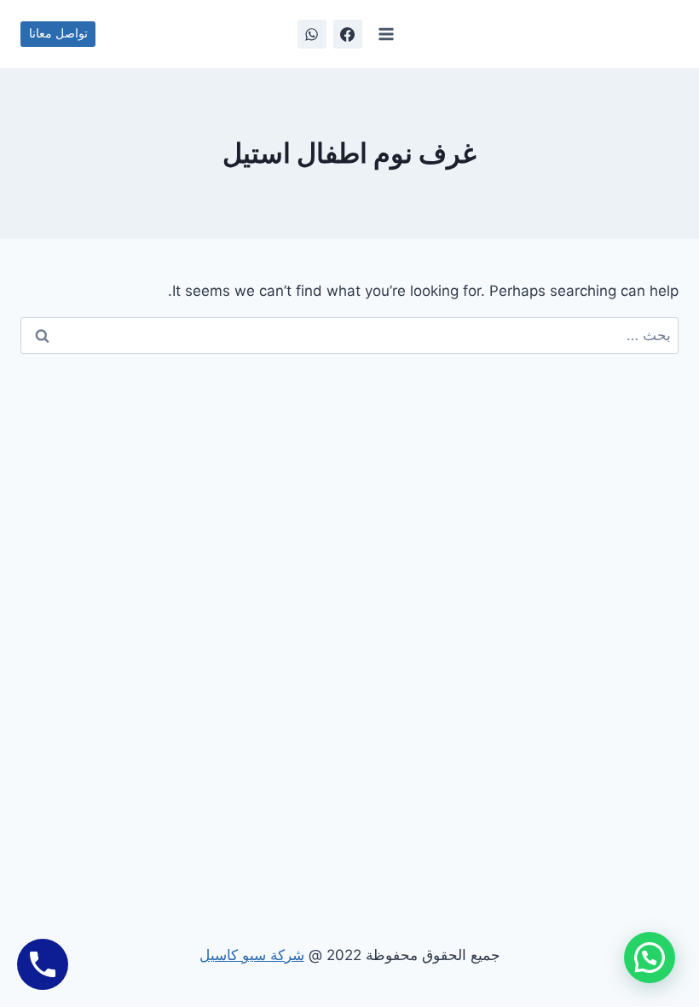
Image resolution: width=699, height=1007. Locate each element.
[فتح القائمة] (386, 33)
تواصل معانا (58, 33)
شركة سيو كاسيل (251, 955)
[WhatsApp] (312, 34)
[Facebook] (347, 34)
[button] (649, 957)
